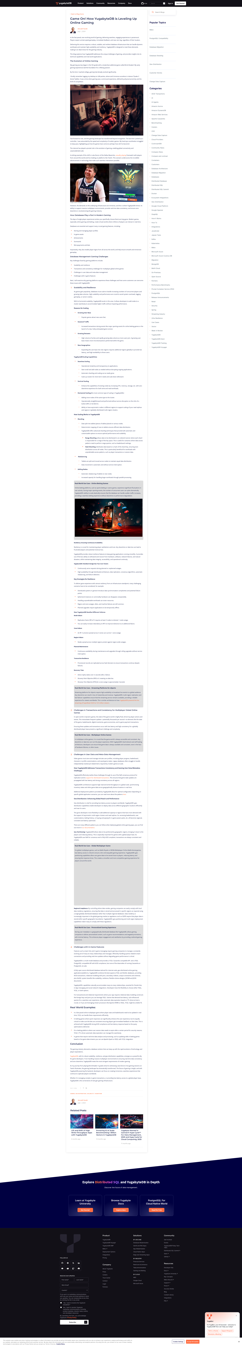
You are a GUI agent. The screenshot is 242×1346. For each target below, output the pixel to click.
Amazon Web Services (160, 114)
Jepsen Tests (156, 235)
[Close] (239, 1342)
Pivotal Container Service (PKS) (163, 289)
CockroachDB (156, 144)
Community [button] (169, 1235)
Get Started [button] (180, 3)
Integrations (156, 227)
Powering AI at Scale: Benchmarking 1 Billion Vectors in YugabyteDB (106, 1132)
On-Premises (156, 272)
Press (104, 1272)
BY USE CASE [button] (137, 1240)
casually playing (121, 155)
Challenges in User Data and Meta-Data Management (97, 754)
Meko (152, 30)
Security (154, 306)
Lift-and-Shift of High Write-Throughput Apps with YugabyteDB (81, 1132)
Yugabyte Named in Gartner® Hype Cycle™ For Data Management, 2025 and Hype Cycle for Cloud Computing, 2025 (131, 1134)
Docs (165, 1270)
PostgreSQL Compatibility (159, 38)
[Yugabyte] (64, 3)
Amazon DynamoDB (159, 110)
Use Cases (155, 322)
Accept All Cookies (192, 1341)
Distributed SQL (157, 185)
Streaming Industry (158, 314)
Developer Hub (168, 1267)
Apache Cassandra (158, 119)
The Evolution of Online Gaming (84, 61)
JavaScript (155, 231)
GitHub (166, 1256)
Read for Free (157, 1210)
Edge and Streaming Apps (141, 1255)
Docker (154, 193)
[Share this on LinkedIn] (86, 1088)
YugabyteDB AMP (108, 1245)
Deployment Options (109, 1252)
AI (152, 98)
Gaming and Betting (139, 1270)
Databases (155, 177)
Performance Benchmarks (161, 285)
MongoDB (155, 264)
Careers (154, 127)
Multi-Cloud (156, 268)
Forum (166, 1286)
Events (166, 1242)
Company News (157, 152)
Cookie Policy (60, 1344)
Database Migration (157, 47)
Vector (154, 326)
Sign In (170, 3)
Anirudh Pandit (82, 29)
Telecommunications (139, 1267)
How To (154, 223)
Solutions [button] (89, 3)
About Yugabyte (108, 1269)
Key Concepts (168, 1276)
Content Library (169, 1295)
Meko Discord (168, 1279)
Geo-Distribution (155, 64)
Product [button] (80, 3)
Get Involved (168, 1239)
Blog (165, 1292)
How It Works (156, 218)
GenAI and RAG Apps (139, 1245)
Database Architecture (160, 169)
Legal (104, 1284)
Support (166, 1282)
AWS (134, 1277)
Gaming (72, 1093)
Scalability (90, 1093)
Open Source (156, 277)
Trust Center (106, 1278)
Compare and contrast (160, 156)
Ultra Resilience (157, 318)
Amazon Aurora (157, 106)
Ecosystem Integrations (160, 198)
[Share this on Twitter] (83, 1088)
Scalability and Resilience (85, 288)
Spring (154, 310)
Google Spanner (157, 210)
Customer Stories (156, 73)
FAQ (165, 1301)
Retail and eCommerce (140, 1264)
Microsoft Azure (157, 252)
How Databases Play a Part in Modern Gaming (90, 215)
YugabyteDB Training (159, 343)
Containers (155, 160)
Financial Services (138, 1261)
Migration (155, 260)
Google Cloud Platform (160, 206)
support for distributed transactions (97, 778)
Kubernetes (155, 243)
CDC (153, 131)
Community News (158, 148)
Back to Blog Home (77, 14)
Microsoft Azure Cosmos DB (162, 256)
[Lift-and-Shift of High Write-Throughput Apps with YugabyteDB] (81, 1121)
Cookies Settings (178, 1341)
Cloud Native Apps (139, 1252)
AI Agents (155, 102)
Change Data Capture (157, 81)
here (124, 794)
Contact (105, 1281)
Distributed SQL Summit (160, 189)
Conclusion (76, 1043)
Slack (165, 1253)
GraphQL (155, 214)
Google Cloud (137, 1280)
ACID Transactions (158, 94)
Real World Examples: (83, 1007)
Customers (155, 164)
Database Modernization (140, 1242)
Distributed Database (159, 181)
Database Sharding (156, 56)
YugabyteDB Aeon (158, 339)
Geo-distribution (81, 1093)
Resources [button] (111, 3)
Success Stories (169, 1289)
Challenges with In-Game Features (89, 947)
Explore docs (121, 1210)
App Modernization (139, 1248)
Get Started (85, 1210)
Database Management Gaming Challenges (89, 257)
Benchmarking (157, 123)
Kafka (154, 239)
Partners (155, 281)
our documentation (88, 827)
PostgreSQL (156, 293)
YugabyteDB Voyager (159, 347)
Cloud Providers (157, 139)
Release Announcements (160, 297)
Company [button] (121, 3)
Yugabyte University (170, 1273)
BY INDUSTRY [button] (137, 1258)
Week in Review (157, 331)
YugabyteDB (74, 1056)
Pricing (105, 1258)
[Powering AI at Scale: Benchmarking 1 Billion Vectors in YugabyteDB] (106, 1121)
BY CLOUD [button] (136, 1274)
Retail (154, 301)
